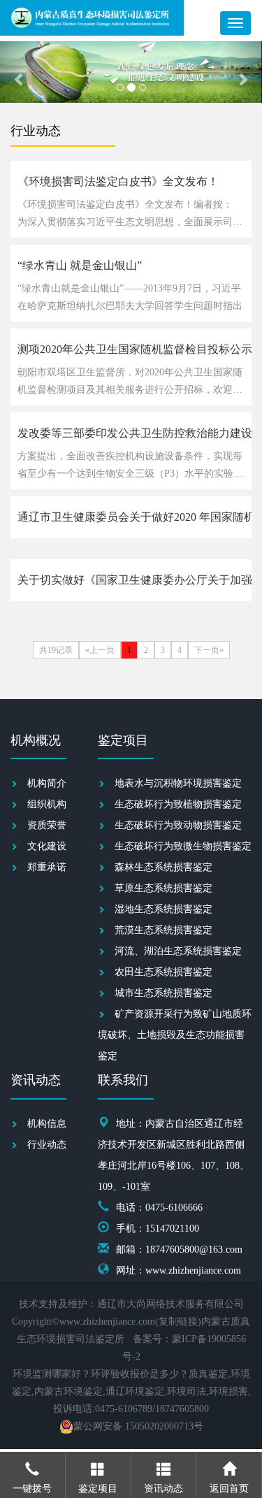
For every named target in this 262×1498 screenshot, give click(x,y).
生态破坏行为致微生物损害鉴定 (183, 846)
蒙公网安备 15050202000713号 (138, 1426)
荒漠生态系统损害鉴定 (163, 930)
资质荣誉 (46, 825)
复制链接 (178, 1321)
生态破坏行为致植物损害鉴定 (178, 804)
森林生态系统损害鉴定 (163, 867)
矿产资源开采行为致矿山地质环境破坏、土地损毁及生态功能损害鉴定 (175, 1035)
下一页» (209, 650)
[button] (19, 72)
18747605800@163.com (193, 1249)
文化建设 (46, 846)
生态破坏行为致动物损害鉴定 (178, 825)
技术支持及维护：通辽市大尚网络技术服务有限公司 (131, 1304)
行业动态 (46, 1144)
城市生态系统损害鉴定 (163, 993)
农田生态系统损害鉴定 (163, 972)
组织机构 (46, 804)
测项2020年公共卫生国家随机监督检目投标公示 (134, 349)
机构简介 (46, 783)
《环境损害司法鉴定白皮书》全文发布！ (118, 181)
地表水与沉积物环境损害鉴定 (178, 783)
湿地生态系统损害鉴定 (163, 909)
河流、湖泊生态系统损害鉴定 (178, 951)
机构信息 (46, 1123)
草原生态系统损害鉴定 (163, 888)
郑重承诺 (46, 867)
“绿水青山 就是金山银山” (79, 265)
